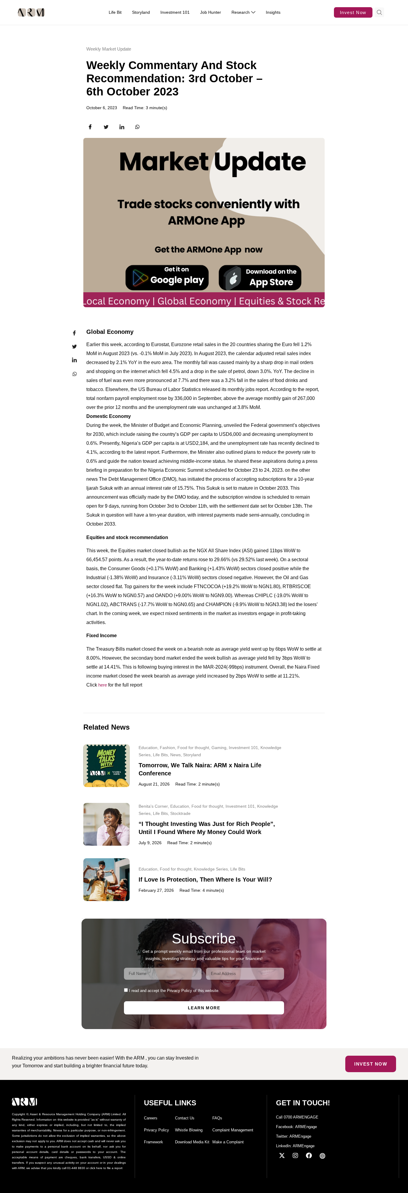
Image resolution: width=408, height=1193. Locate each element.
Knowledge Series (211, 869)
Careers (150, 1118)
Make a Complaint (228, 1142)
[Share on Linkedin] (71, 360)
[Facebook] (309, 1156)
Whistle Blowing (189, 1130)
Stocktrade (180, 813)
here (102, 684)
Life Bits (160, 754)
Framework (153, 1142)
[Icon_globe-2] (322, 1156)
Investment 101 (243, 747)
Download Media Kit (192, 1142)
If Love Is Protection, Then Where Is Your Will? (205, 879)
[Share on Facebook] (71, 333)
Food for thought (193, 747)
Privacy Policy (156, 1130)
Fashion (167, 747)
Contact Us (184, 1118)
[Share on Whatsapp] (71, 374)
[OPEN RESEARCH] (253, 12)
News (175, 754)
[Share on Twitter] (71, 347)
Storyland (192, 754)
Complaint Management (232, 1130)
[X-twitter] (282, 1156)
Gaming (218, 747)
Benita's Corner (153, 806)
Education (148, 747)
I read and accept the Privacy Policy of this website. (174, 990)
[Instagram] (295, 1156)
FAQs (217, 1118)
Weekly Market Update (108, 48)
